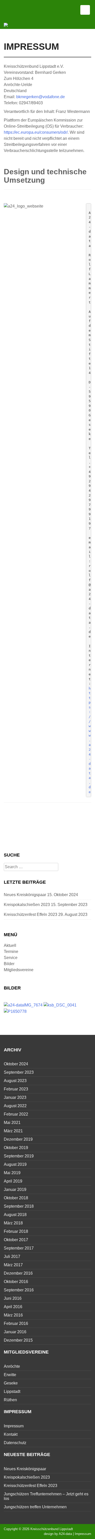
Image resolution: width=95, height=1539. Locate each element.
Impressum (14, 1426)
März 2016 (13, 1315)
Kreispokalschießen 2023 (27, 904)
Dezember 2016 (18, 1273)
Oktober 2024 (16, 1064)
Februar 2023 (16, 1089)
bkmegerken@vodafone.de (40, 97)
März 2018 (13, 1223)
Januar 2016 (15, 1332)
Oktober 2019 (16, 1147)
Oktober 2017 (16, 1240)
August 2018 (15, 1214)
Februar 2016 (16, 1323)
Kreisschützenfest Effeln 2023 (30, 914)
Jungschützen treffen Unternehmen (35, 1507)
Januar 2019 (15, 1189)
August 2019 (15, 1164)
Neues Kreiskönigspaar (25, 895)
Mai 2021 (12, 1122)
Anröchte (12, 1366)
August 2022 (15, 1106)
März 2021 (13, 1131)
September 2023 (19, 1072)
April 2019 (13, 1181)
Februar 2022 (16, 1114)
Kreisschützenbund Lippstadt (51, 1529)
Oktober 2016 (16, 1281)
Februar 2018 (16, 1231)
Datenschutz (15, 1443)
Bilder (9, 964)
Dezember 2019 (18, 1139)
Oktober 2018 (16, 1198)
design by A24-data (58, 1534)
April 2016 (13, 1307)
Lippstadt (12, 1391)
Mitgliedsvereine (18, 970)
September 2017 (19, 1248)
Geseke (11, 1383)
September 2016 (19, 1290)
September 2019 (19, 1156)
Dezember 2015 (18, 1340)
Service (10, 957)
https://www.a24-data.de (90, 740)
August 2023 (15, 1081)
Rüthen (10, 1400)
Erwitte (10, 1375)
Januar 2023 (15, 1097)
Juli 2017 (12, 1256)
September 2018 (19, 1206)
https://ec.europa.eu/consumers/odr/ (36, 132)
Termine (11, 951)
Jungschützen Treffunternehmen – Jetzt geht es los (46, 1496)
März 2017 (13, 1265)
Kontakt (10, 1434)
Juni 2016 (13, 1298)
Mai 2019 (12, 1173)
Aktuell (10, 945)
